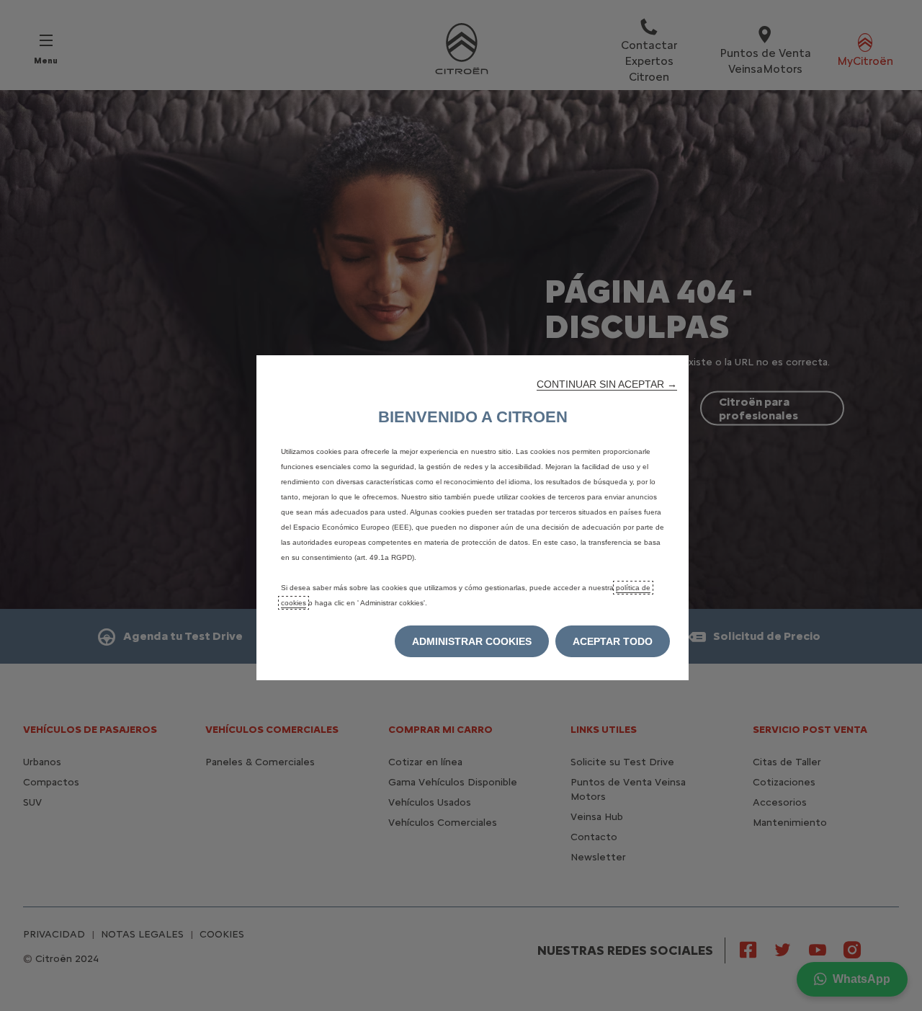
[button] (607, 384)
